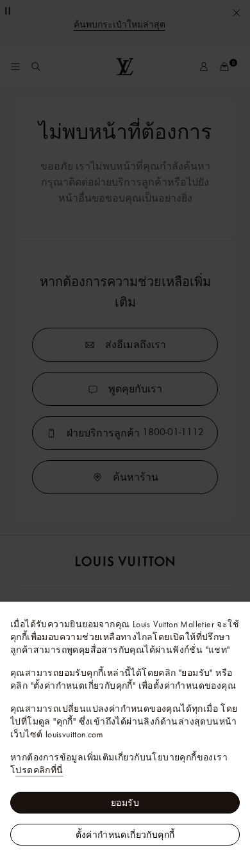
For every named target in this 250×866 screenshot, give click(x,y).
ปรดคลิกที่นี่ (39, 770)
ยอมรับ (125, 802)
